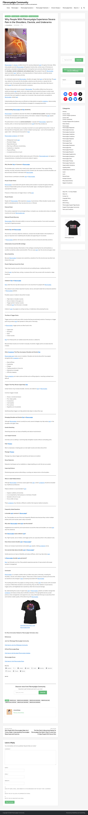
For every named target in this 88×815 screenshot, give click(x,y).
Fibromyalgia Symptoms (27, 8)
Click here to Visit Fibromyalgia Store (14, 661)
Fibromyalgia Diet (67, 141)
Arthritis (64, 111)
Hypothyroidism (66, 167)
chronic (16, 65)
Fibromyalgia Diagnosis (68, 138)
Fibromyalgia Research (68, 152)
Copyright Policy (67, 198)
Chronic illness (66, 113)
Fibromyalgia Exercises (68, 129)
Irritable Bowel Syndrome (69, 169)
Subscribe (42, 692)
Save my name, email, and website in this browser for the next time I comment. (28, 788)
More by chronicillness (18, 712)
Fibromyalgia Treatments (42, 8)
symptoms (45, 101)
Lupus (64, 172)
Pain (6, 284)
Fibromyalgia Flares (15, 16)
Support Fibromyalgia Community (71, 207)
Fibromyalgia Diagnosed (68, 127)
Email (7, 774)
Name (7, 767)
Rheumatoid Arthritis (68, 180)
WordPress (74, 812)
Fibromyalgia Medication (69, 145)
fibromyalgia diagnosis (34, 700)
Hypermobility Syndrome (69, 165)
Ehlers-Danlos (66, 123)
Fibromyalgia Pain (24, 16)
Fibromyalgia (14, 8)
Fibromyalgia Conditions (68, 136)
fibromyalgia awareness (22, 700)
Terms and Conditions (68, 209)
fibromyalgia (20, 67)
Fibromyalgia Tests (67, 158)
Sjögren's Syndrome (67, 183)
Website (7, 780)
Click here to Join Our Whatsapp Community (16, 645)
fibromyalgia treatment (22, 702)
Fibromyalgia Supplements (69, 154)
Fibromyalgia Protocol (68, 149)
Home (8, 8)
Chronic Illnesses (55, 8)
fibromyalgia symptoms (10, 702)
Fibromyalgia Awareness (68, 132)
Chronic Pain (66, 117)
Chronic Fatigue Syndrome (69, 115)
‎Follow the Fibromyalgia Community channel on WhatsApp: (73, 70)
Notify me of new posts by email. (14, 798)
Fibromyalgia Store (67, 8)
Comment (8, 749)
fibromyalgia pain (45, 700)
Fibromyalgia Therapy (68, 160)
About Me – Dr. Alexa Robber (70, 191)
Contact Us (65, 196)
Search (64, 79)
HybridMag (82, 812)
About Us (76, 8)
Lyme (64, 174)
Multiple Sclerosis (67, 178)
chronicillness (9, 25)
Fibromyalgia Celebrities (68, 134)
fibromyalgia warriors (34, 702)
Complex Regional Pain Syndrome (71, 121)
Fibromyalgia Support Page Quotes (71, 205)
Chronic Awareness (67, 119)
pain (40, 65)
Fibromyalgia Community (15, 2)
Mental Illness (66, 176)
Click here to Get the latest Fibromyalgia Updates (17, 653)
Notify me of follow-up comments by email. (17, 793)
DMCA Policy (66, 202)
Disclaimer (65, 200)
